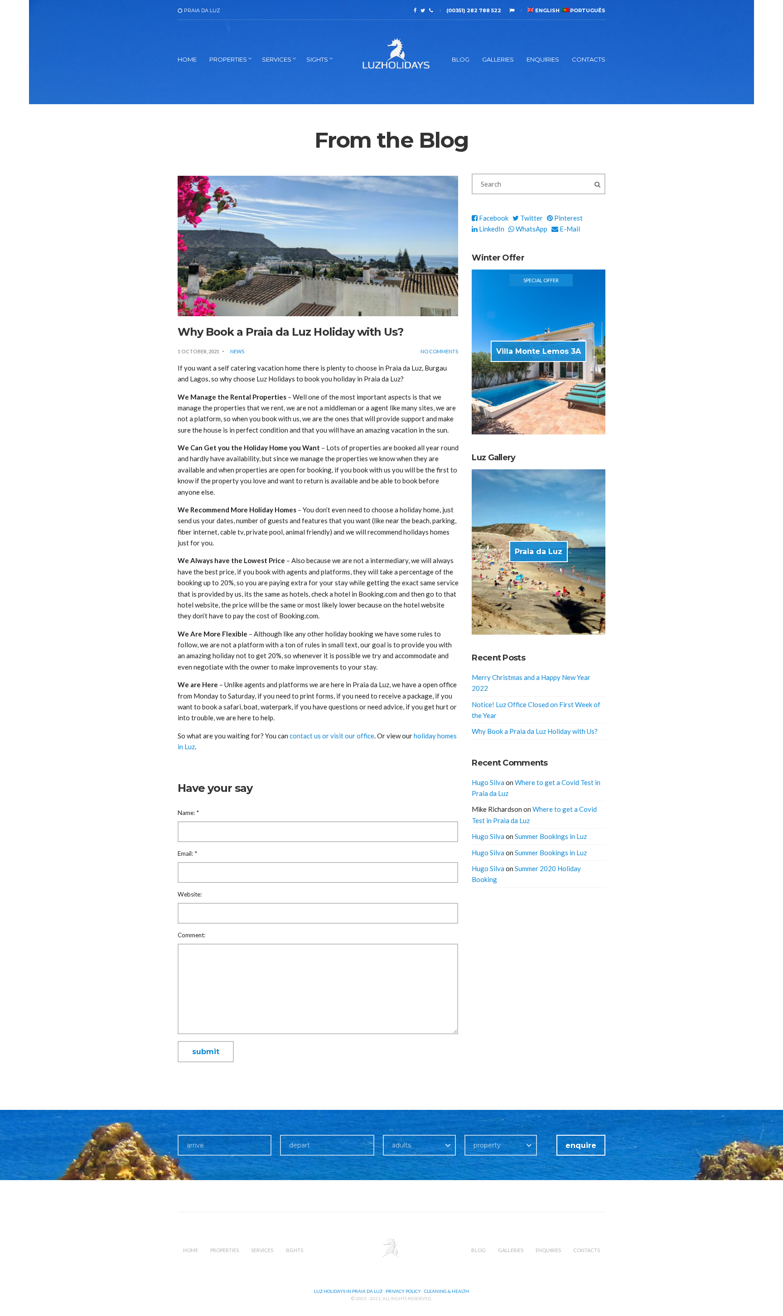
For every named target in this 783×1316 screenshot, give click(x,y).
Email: (187, 853)
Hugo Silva (488, 782)
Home (187, 59)
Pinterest (568, 218)
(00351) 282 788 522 (473, 10)
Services (276, 59)
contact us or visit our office (332, 736)
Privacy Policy (403, 1291)
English (547, 10)
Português (587, 10)
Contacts (588, 59)
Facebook (493, 218)
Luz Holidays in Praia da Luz (348, 1291)
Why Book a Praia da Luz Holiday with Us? (535, 731)
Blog (460, 59)
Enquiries (543, 59)
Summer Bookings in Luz (551, 836)
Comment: (191, 935)
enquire (581, 1145)
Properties (228, 59)
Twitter (531, 218)
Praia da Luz (538, 551)
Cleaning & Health (446, 1291)
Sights (317, 59)
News (237, 351)
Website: (190, 894)
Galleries (498, 59)
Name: (188, 812)
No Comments (439, 351)
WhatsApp (530, 229)
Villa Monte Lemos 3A (538, 351)
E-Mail (569, 229)
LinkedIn (491, 229)
